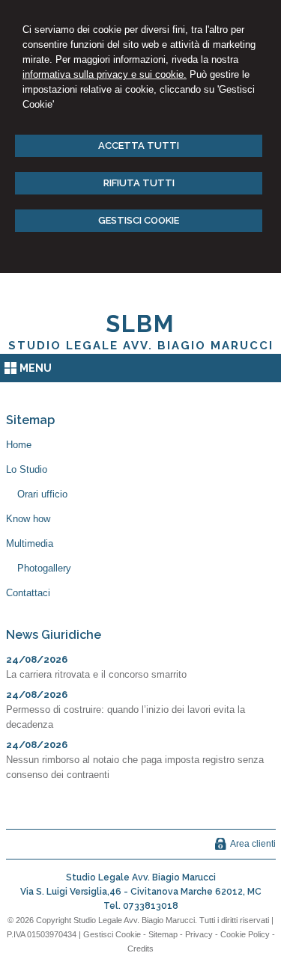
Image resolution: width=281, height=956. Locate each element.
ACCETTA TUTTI (138, 145)
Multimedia (29, 543)
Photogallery (44, 568)
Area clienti (253, 844)
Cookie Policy (245, 934)
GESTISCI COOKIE (138, 220)
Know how (28, 518)
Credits (140, 948)
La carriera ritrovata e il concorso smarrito (96, 674)
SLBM (140, 323)
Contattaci (28, 592)
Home (18, 444)
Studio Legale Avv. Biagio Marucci (141, 345)
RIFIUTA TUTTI (139, 183)
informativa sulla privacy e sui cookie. (104, 74)
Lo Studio (26, 469)
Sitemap (163, 934)
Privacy (199, 934)
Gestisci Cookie (112, 934)
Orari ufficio (42, 494)
